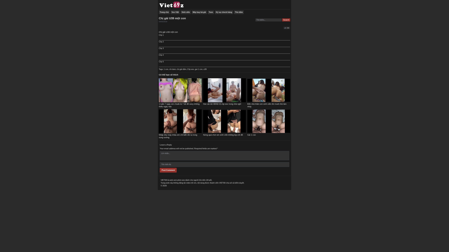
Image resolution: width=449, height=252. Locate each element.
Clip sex (190, 69)
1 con (166, 69)
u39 (205, 69)
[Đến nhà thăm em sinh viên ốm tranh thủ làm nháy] (268, 90)
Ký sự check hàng (224, 12)
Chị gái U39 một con (172, 18)
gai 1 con (199, 69)
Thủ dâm (239, 12)
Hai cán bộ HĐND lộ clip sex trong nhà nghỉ (222, 104)
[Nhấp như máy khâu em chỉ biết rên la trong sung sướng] (180, 121)
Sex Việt (175, 12)
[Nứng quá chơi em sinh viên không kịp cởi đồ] (224, 121)
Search (286, 20)
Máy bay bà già (199, 12)
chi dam (172, 69)
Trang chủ (164, 12)
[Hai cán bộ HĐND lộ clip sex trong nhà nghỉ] (224, 90)
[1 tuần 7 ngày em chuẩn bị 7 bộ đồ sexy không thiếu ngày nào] (180, 90)
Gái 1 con (251, 135)
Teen (211, 12)
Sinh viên (186, 12)
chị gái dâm (181, 69)
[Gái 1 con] (268, 121)
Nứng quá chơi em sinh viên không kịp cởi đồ (223, 135)
